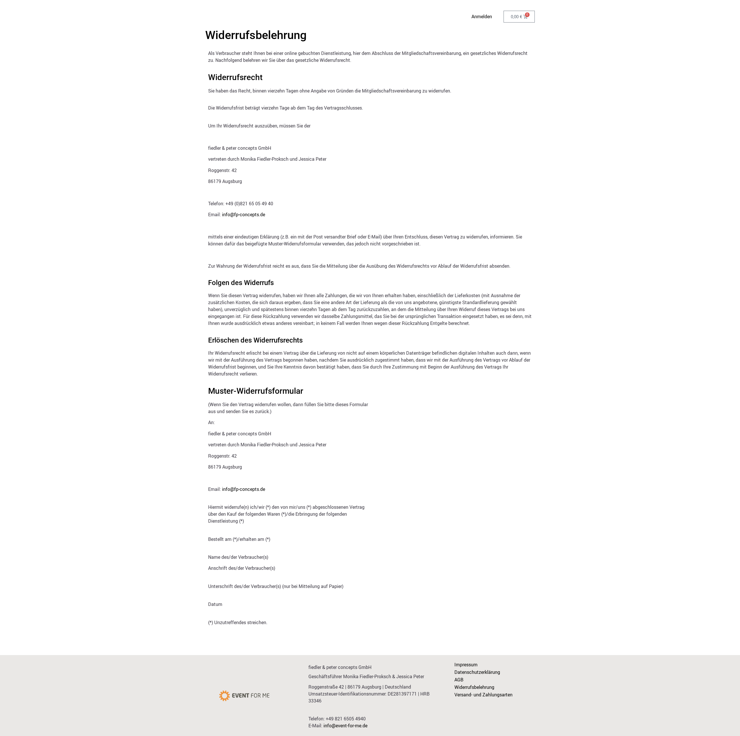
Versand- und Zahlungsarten (483, 694)
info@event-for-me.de (345, 725)
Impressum (466, 664)
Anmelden (481, 16)
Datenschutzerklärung (477, 672)
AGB (458, 679)
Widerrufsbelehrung (474, 687)
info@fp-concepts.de (243, 214)
